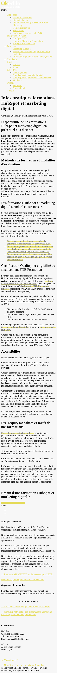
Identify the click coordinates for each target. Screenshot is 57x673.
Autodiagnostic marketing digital (28, 75)
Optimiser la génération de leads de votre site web (30, 246)
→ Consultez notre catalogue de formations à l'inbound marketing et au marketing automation (26, 613)
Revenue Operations (22, 17)
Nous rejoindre (20, 88)
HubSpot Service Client (24, 43)
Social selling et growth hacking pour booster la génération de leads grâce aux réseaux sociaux (29, 250)
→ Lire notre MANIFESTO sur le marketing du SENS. (27, 574)
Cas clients (12, 59)
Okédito (10, 83)
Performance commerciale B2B (27, 33)
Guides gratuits (20, 72)
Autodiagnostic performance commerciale (32, 77)
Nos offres (12, 15)
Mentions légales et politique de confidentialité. (22, 579)
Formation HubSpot (22, 49)
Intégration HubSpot (16, 35)
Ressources (12, 70)
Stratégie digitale (20, 20)
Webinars (17, 80)
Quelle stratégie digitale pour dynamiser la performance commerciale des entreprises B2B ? (29, 242)
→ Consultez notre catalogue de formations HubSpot (25, 606)
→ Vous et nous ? (9, 660)
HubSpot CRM (20, 38)
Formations (12, 46)
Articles (16, 64)
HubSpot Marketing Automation (28, 41)
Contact (10, 90)
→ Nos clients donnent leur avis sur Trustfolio (22, 665)
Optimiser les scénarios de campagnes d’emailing (29, 254)
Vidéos (16, 67)
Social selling (19, 30)
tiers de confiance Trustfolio (14, 327)
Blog (9, 62)
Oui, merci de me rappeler (13, 503)
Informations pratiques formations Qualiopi (32, 56)
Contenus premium (21, 28)
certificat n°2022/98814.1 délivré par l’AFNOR (27, 282)
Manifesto (17, 85)
